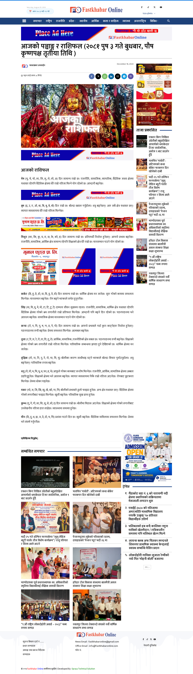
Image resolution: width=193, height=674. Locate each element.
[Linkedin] (111, 76)
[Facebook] (141, 7)
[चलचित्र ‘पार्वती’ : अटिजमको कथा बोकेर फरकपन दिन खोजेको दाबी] (141, 165)
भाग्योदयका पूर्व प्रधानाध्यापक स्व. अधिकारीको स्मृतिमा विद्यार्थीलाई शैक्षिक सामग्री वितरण (159, 227)
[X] (154, 7)
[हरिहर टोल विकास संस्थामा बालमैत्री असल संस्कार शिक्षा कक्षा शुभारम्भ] (141, 245)
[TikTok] (148, 7)
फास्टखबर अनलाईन (37, 65)
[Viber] (131, 76)
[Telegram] (124, 76)
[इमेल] (118, 76)
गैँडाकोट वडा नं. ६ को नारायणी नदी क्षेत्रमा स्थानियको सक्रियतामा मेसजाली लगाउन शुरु (148, 497)
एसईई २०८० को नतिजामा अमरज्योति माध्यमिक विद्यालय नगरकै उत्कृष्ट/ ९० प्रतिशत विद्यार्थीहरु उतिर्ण (146, 513)
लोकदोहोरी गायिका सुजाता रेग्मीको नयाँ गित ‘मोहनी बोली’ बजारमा (149, 557)
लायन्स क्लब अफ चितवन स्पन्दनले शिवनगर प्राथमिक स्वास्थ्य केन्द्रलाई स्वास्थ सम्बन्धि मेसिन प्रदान (149, 544)
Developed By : (76, 669)
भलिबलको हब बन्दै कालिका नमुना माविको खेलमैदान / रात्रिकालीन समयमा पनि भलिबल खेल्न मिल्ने (148, 530)
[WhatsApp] (105, 76)
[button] (168, 21)
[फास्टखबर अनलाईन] (25, 65)
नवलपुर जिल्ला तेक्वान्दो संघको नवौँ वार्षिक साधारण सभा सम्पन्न (159, 279)
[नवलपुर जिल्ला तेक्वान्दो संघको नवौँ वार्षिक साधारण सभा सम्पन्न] (141, 277)
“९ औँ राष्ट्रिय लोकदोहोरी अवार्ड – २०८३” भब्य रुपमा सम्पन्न (159, 262)
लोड (146, 567)
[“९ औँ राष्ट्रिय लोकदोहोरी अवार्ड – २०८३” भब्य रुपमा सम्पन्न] (141, 261)
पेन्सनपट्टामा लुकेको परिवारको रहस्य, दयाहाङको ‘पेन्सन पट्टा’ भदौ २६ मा (159, 209)
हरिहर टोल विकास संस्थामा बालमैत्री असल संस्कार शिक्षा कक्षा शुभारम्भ (159, 246)
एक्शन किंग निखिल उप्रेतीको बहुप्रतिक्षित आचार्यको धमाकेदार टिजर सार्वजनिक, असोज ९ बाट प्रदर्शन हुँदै (159, 146)
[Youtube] (160, 7)
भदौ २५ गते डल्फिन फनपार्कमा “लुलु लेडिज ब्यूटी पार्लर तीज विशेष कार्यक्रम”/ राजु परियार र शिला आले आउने (159, 188)
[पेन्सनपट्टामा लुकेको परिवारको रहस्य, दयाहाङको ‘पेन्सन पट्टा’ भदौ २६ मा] (141, 208)
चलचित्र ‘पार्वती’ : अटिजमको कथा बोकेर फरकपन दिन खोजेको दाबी (159, 166)
